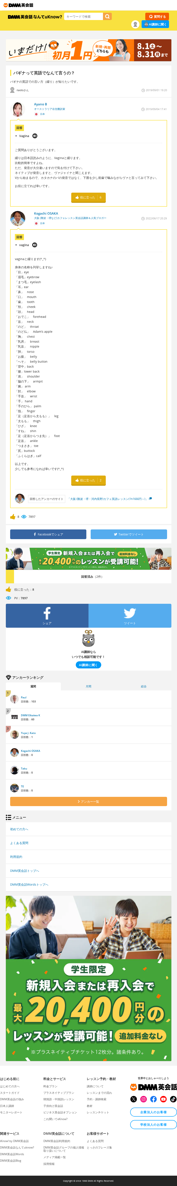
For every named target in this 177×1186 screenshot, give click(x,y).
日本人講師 (7, 1106)
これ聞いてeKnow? (55, 1119)
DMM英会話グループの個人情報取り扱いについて (63, 1148)
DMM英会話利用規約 (56, 1141)
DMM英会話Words (12, 1154)
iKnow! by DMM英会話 (14, 1141)
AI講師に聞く (158, 24)
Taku (24, 768)
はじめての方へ (10, 1086)
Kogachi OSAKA (30, 750)
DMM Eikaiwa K (30, 715)
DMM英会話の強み (12, 1099)
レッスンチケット (98, 1112)
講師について (95, 1086)
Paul (23, 697)
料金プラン (50, 1086)
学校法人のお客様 (153, 1124)
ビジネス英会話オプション (60, 1112)
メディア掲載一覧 (54, 1157)
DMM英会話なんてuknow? (17, 1147)
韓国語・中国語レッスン (58, 1099)
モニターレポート (11, 1112)
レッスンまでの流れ (99, 1093)
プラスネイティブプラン (58, 1093)
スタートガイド (10, 1093)
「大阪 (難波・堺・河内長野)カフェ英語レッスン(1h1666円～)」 (107, 499)
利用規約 (16, 857)
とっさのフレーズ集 (99, 1147)
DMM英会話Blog (10, 1161)
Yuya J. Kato (28, 733)
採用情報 (49, 1164)
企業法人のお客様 (153, 1112)
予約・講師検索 (96, 1099)
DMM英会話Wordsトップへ (29, 884)
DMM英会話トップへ (24, 871)
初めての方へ (19, 829)
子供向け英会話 (53, 1106)
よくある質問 (19, 843)
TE (22, 786)
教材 (89, 1106)
